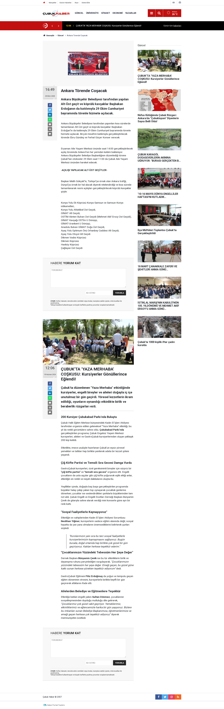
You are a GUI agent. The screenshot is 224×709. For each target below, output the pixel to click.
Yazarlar (130, 13)
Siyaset (105, 13)
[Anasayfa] (44, 3)
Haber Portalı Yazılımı (56, 705)
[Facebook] (50, 105)
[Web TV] (173, 2)
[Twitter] (50, 110)
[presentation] (52, 25)
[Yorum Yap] (50, 134)
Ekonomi (118, 13)
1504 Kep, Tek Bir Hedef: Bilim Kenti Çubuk (95, 25)
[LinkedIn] (50, 115)
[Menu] (151, 13)
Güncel (79, 13)
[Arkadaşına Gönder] (50, 124)
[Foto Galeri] (179, 2)
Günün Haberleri (65, 3)
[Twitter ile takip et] (165, 697)
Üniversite (92, 13)
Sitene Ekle (86, 3)
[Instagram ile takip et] (171, 697)
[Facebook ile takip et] (158, 697)
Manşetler (52, 3)
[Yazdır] (50, 129)
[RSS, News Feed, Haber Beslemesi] (178, 697)
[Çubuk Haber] (56, 13)
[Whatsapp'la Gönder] (50, 119)
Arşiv (76, 3)
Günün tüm (172, 25)
